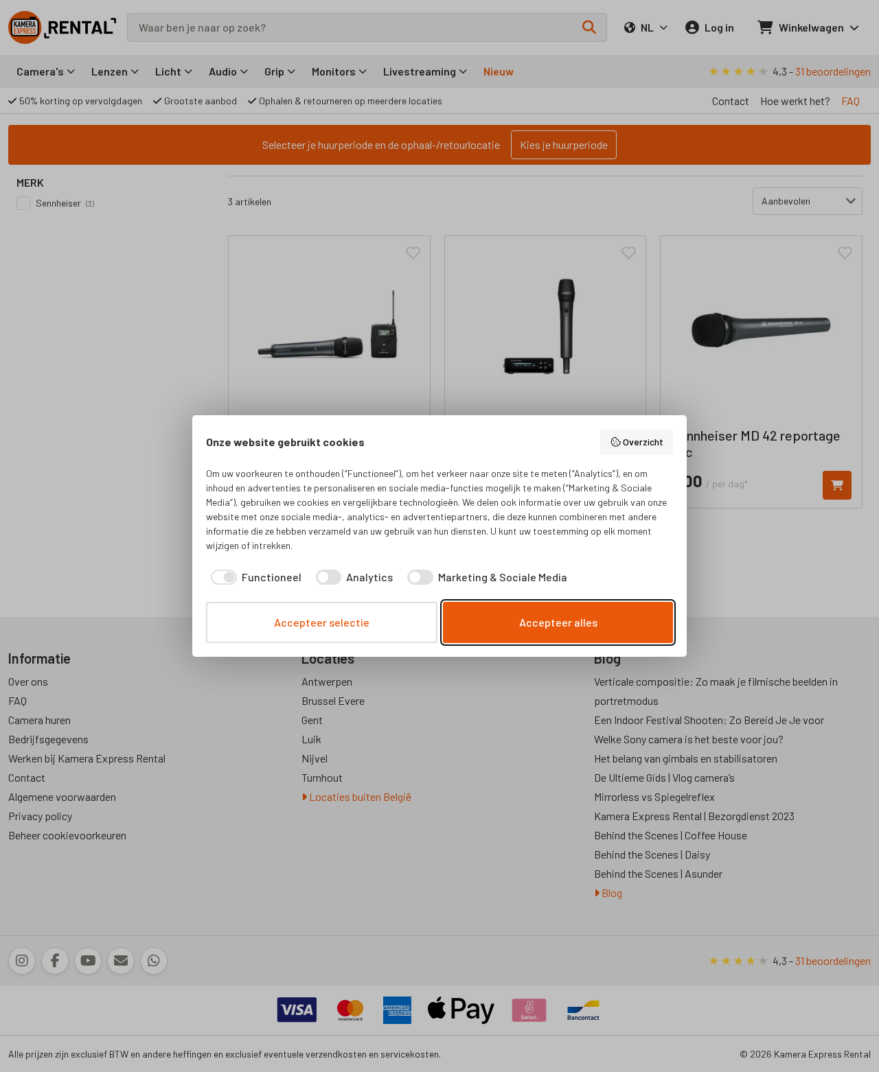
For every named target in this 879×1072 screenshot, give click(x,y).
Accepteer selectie (321, 622)
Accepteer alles (558, 622)
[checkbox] (253, 577)
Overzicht (643, 441)
